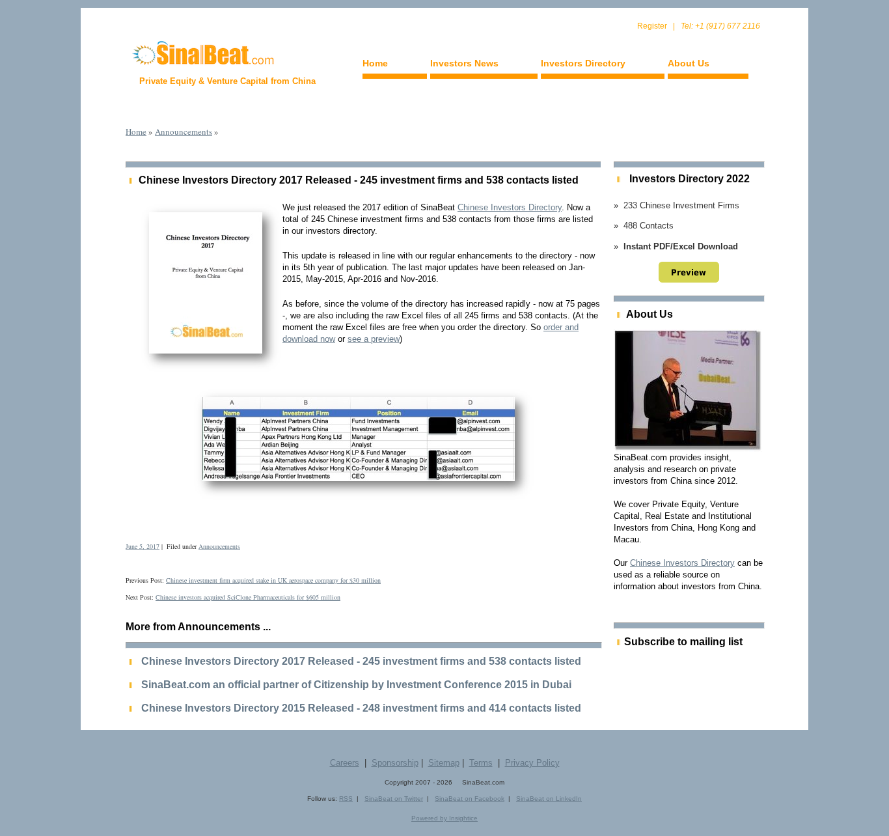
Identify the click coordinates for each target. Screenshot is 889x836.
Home (375, 63)
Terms (481, 763)
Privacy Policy (532, 763)
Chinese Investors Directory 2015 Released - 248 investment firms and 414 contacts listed (361, 708)
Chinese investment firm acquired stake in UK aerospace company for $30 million (273, 580)
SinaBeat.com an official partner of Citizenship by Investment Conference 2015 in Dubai (356, 684)
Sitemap (443, 763)
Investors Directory (583, 63)
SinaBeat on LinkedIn (549, 798)
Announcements (183, 131)
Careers (344, 763)
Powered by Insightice (444, 818)
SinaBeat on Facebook (469, 798)
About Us (688, 63)
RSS (346, 798)
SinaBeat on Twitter (393, 798)
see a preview (374, 339)
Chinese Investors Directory (510, 207)
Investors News (464, 63)
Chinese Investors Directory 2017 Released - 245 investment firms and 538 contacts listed (359, 180)
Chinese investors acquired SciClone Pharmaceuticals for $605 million (248, 597)
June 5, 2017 (142, 546)
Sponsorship (395, 763)
